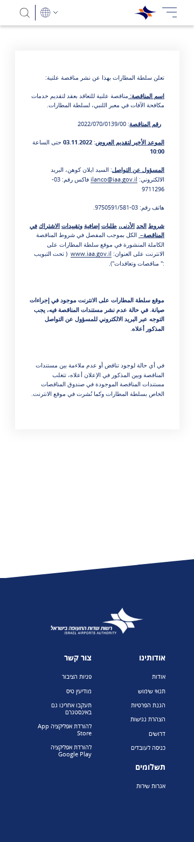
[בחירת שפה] (49, 12)
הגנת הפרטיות (148, 705)
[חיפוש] (25, 12)
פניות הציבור (77, 676)
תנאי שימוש (151, 691)
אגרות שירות (150, 786)
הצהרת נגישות (147, 719)
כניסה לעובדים (148, 747)
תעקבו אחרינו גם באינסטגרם (71, 708)
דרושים (157, 733)
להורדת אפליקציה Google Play (71, 750)
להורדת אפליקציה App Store (65, 729)
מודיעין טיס (79, 691)
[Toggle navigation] (169, 12)
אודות (158, 676)
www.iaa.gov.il (91, 253)
